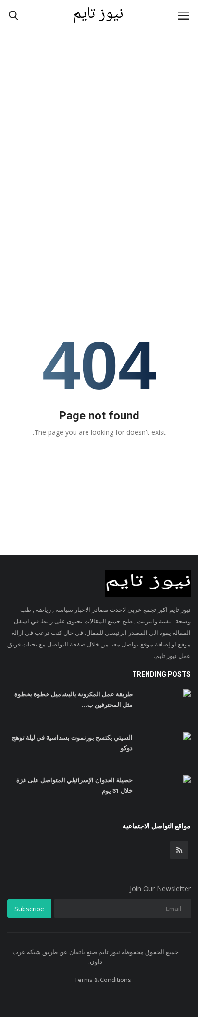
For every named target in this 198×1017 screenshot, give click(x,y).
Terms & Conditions (102, 979)
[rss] (179, 850)
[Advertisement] (99, 104)
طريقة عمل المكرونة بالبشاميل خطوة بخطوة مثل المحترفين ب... (73, 699)
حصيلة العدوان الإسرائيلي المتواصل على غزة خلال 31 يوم (74, 785)
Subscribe (29, 908)
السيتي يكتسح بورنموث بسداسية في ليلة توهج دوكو (72, 743)
